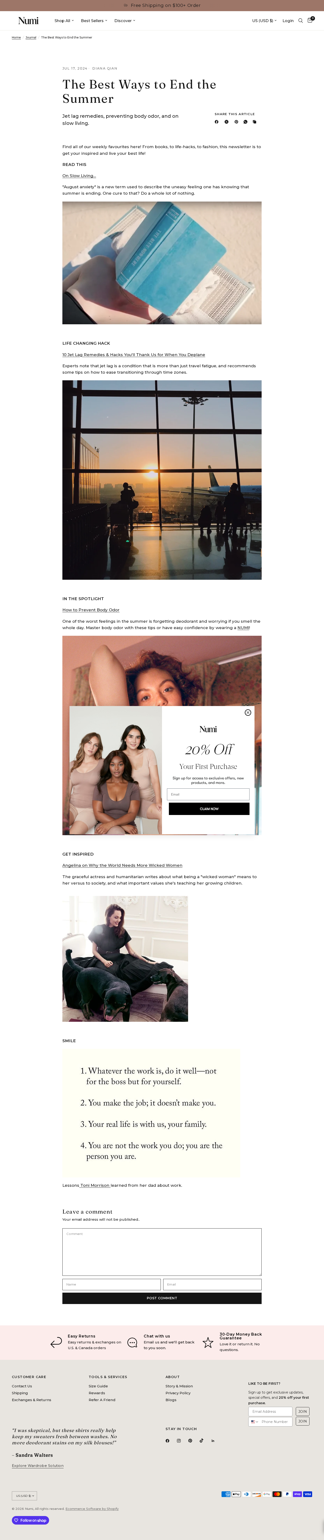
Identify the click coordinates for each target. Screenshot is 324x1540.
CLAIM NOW (209, 809)
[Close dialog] (248, 713)
